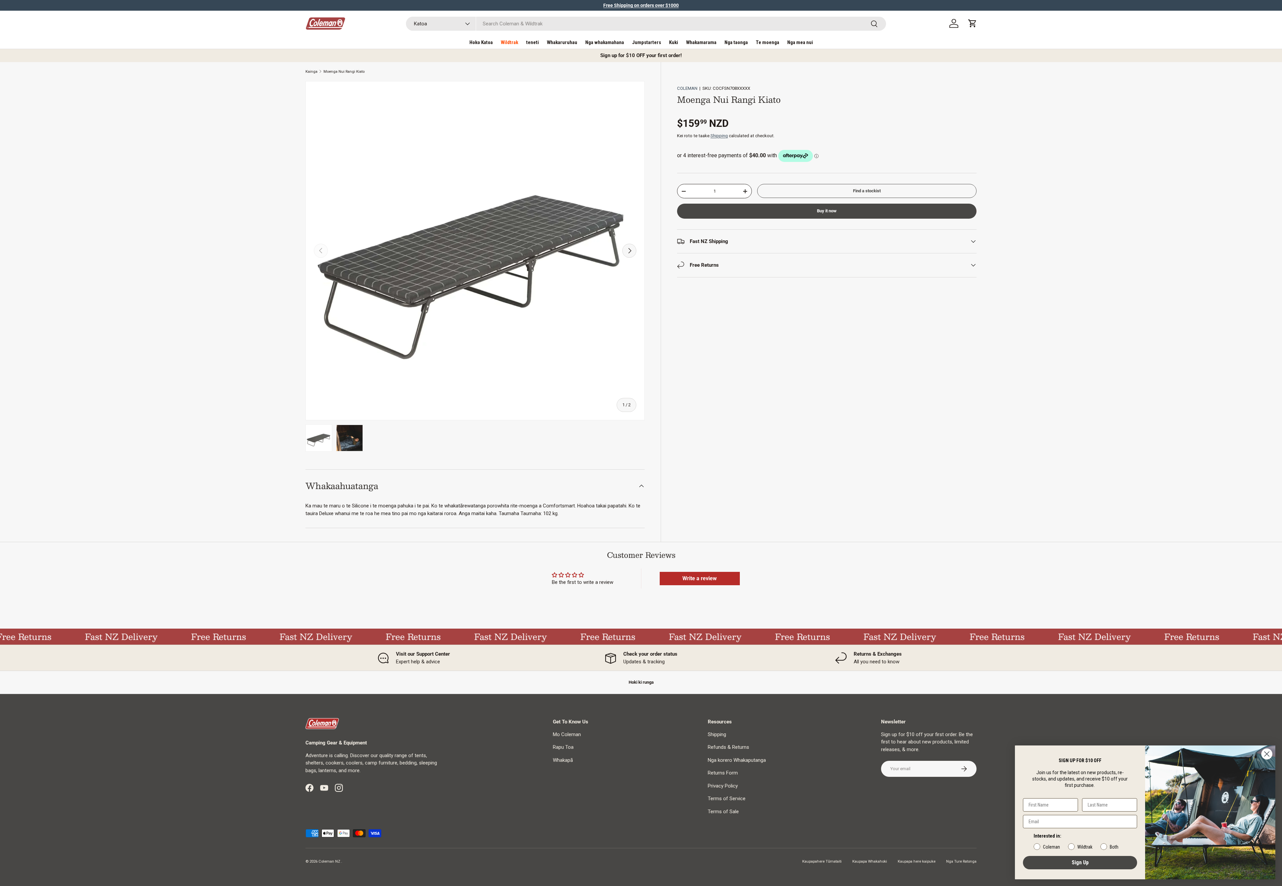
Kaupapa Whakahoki (869, 861)
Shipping (719, 135)
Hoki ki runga (641, 682)
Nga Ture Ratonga (961, 861)
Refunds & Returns (728, 747)
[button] (972, 23)
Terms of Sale (723, 812)
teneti (532, 42)
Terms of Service (726, 799)
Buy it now (827, 210)
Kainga (311, 71)
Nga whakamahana (604, 42)
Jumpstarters (646, 42)
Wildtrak (509, 42)
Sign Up (1080, 862)
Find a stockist (867, 190)
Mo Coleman (567, 734)
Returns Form (723, 773)
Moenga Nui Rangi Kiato (344, 71)
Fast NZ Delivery (102, 636)
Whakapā (563, 760)
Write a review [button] (699, 578)
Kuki (673, 42)
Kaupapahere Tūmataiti (822, 861)
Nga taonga (736, 42)
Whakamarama (701, 42)
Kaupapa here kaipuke (916, 861)
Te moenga (767, 42)
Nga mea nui (800, 42)
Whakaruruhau (562, 42)
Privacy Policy (723, 786)
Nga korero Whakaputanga (737, 760)
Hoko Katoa (481, 42)
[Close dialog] (1267, 754)
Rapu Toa (563, 747)
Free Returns (200, 636)
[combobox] (646, 24)
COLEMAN (687, 88)
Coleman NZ (329, 861)
